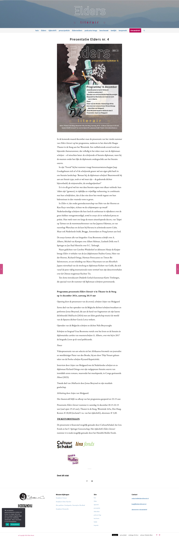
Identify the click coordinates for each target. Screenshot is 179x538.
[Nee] (23, 509)
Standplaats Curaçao (61, 498)
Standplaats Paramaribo (62, 509)
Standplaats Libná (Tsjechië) (63, 501)
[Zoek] (143, 30)
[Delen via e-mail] (92, 480)
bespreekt (96, 525)
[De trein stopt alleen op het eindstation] (1, 269)
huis (95, 498)
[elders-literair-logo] (89, 14)
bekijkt (95, 522)
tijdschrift (96, 504)
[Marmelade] (177, 269)
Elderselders (97, 511)
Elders (95, 501)
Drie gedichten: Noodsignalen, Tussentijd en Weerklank (70, 505)
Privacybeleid (15, 524)
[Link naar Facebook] (156, 535)
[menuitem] (37, 30)
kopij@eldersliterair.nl (139, 504)
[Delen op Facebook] (87, 480)
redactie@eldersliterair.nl (140, 498)
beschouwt (96, 518)
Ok (7, 524)
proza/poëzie (97, 508)
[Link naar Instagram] (159, 535)
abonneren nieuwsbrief (139, 509)
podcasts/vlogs (97, 515)
